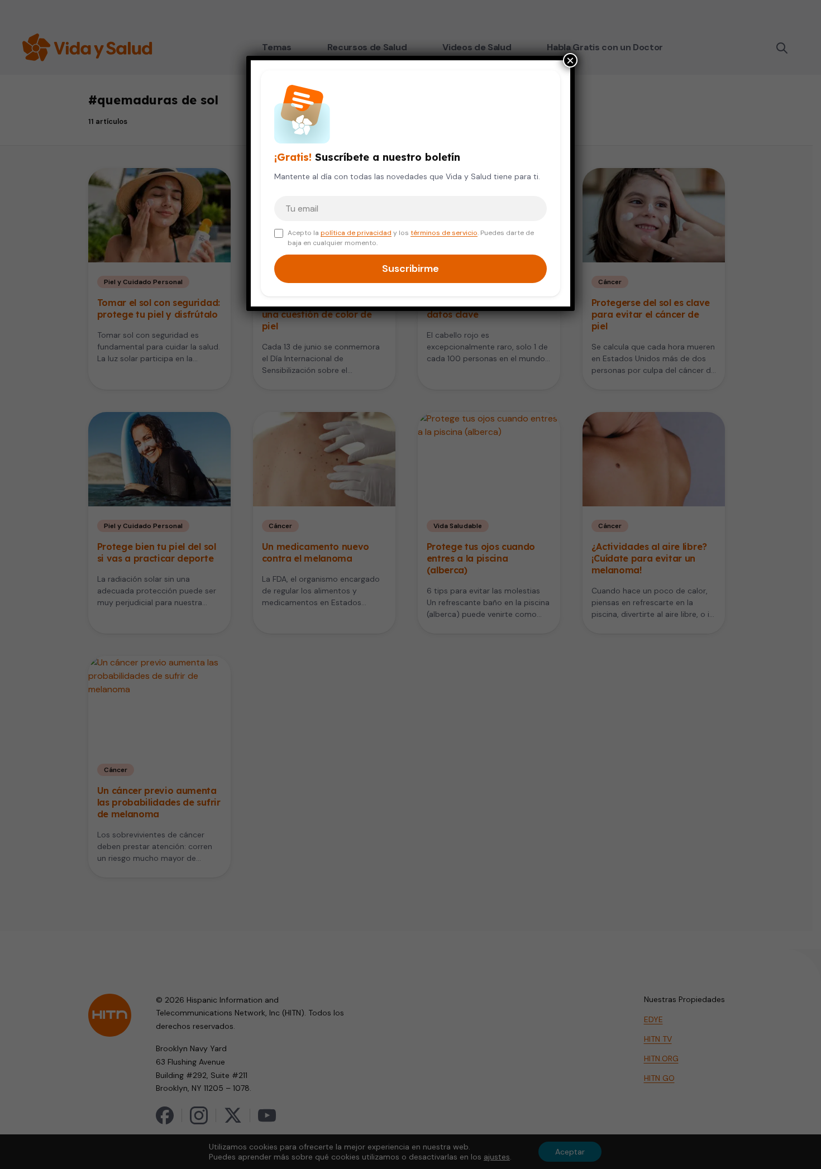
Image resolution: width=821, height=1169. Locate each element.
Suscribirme (410, 268)
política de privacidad (356, 232)
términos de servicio (444, 232)
